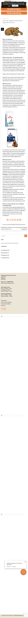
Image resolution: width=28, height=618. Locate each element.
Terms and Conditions (6, 303)
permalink (23, 224)
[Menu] (26, 2)
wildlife (16, 243)
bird (2, 243)
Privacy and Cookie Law (6, 302)
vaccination (12, 243)
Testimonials (4, 300)
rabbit (8, 243)
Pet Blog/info (5, 18)
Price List (3, 305)
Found (5, 243)
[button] (23, 572)
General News (4, 252)
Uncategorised (4, 257)
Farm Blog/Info (4, 250)
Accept (15, 5)
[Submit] (25, 236)
